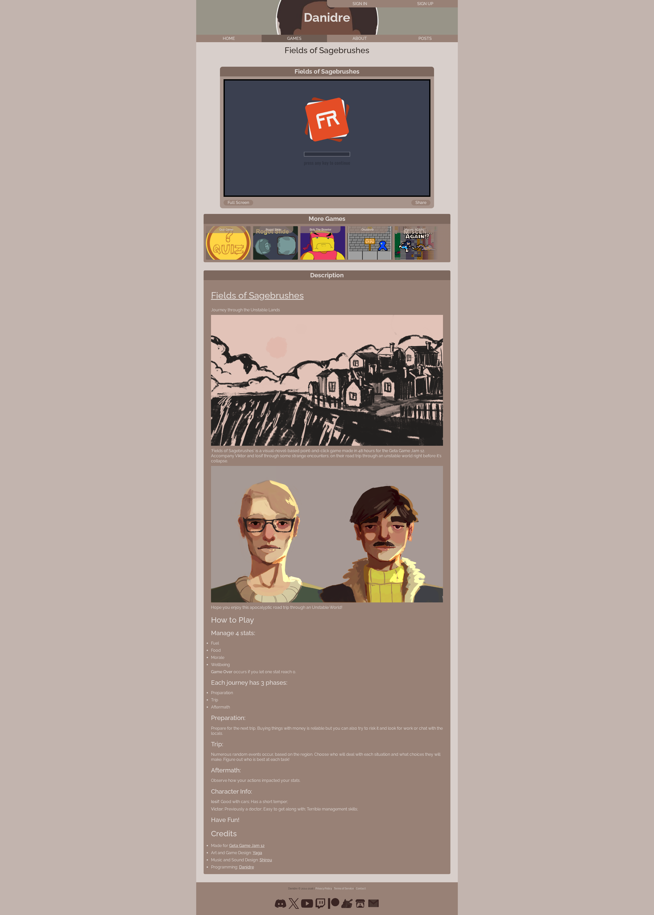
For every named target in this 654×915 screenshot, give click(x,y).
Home (229, 38)
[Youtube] (307, 903)
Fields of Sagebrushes (257, 295)
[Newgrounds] (347, 903)
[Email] (373, 903)
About (360, 38)
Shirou (266, 859)
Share (420, 202)
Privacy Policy (324, 888)
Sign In (360, 3)
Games (294, 38)
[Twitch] (320, 903)
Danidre (327, 17)
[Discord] (280, 903)
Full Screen (238, 202)
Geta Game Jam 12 (247, 845)
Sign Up (425, 3)
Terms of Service (344, 888)
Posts (425, 38)
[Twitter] (294, 903)
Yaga (257, 852)
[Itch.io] (360, 903)
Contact (361, 888)
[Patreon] (334, 903)
